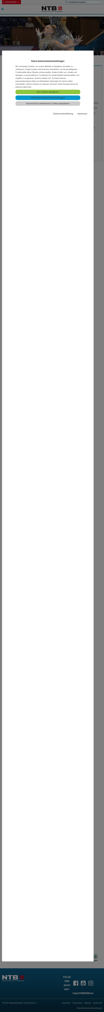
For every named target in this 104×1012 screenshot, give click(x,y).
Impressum (82, 113)
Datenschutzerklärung (63, 113)
